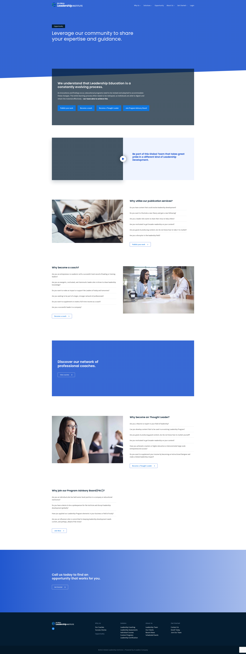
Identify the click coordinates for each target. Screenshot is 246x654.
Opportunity (159, 5)
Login (192, 5)
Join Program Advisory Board (136, 108)
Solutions (146, 5)
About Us (170, 5)
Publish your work (66, 108)
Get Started (181, 5)
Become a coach (86, 108)
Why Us (136, 5)
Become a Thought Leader (109, 108)
